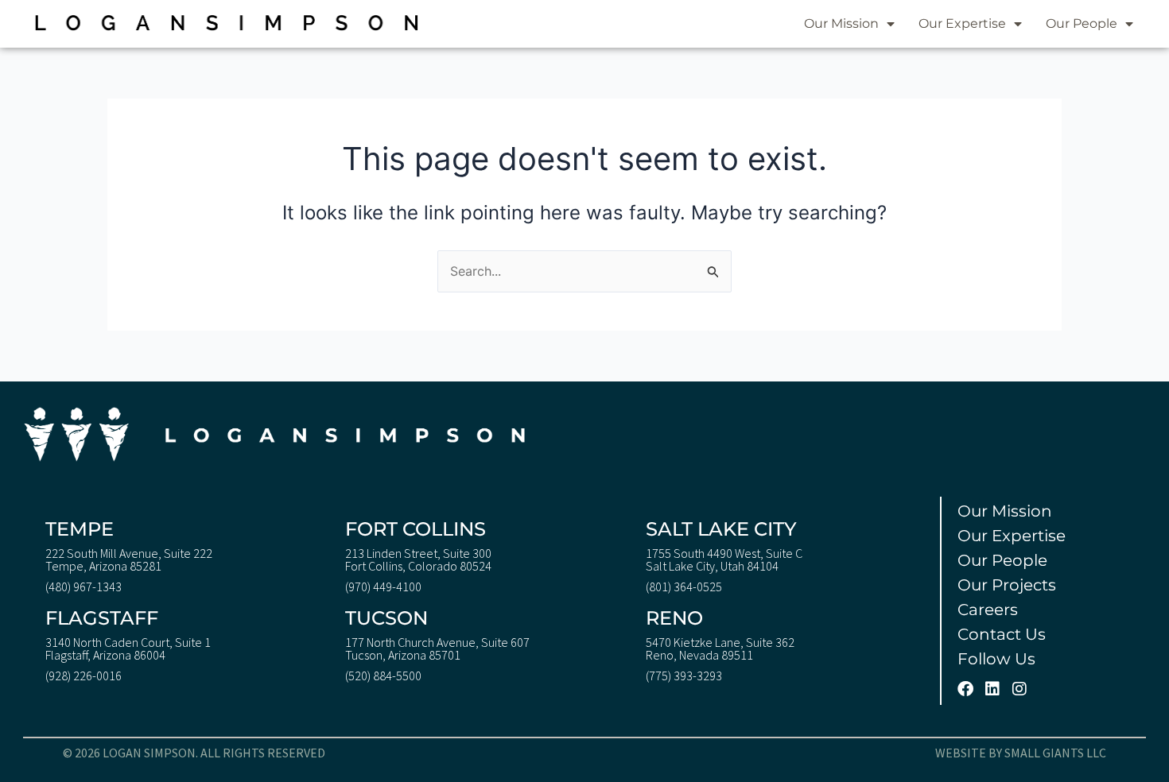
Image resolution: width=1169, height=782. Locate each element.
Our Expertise (962, 23)
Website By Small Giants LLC (1020, 753)
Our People (1081, 23)
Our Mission (841, 23)
